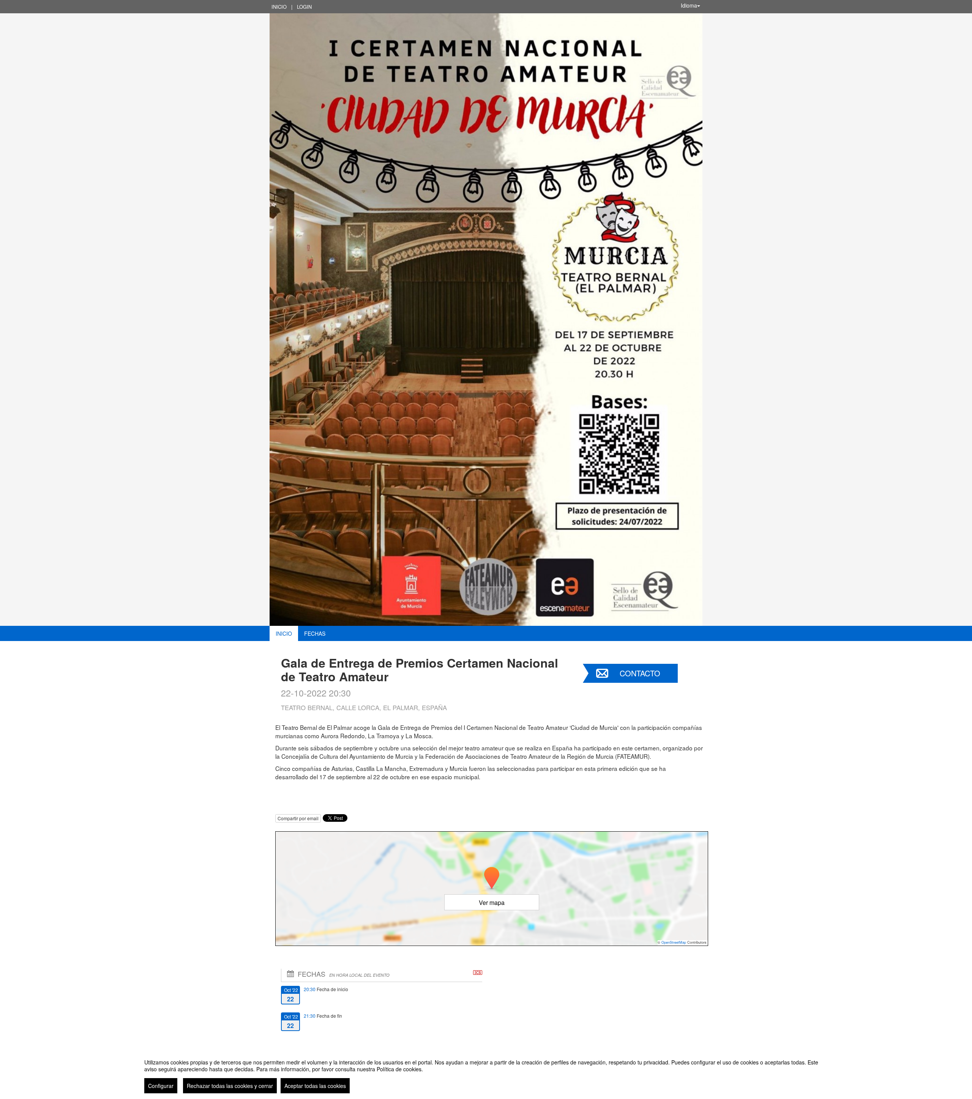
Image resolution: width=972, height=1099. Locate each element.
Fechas (314, 633)
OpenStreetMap (673, 942)
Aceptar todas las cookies (315, 1086)
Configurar (161, 1086)
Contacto (640, 673)
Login (304, 6)
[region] (486, 1073)
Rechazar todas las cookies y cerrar (230, 1086)
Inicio (279, 6)
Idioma (689, 5)
